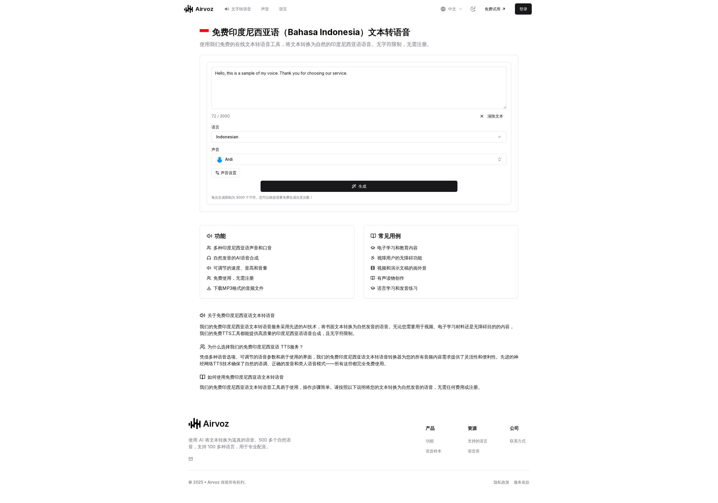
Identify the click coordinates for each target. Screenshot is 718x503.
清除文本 (495, 116)
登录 (523, 8)
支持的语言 (477, 440)
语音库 (474, 451)
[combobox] (451, 9)
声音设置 (228, 172)
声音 (265, 8)
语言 (283, 8)
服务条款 (522, 482)
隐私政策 (501, 482)
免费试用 (492, 8)
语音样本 (433, 451)
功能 (430, 440)
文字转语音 (241, 8)
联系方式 (518, 440)
